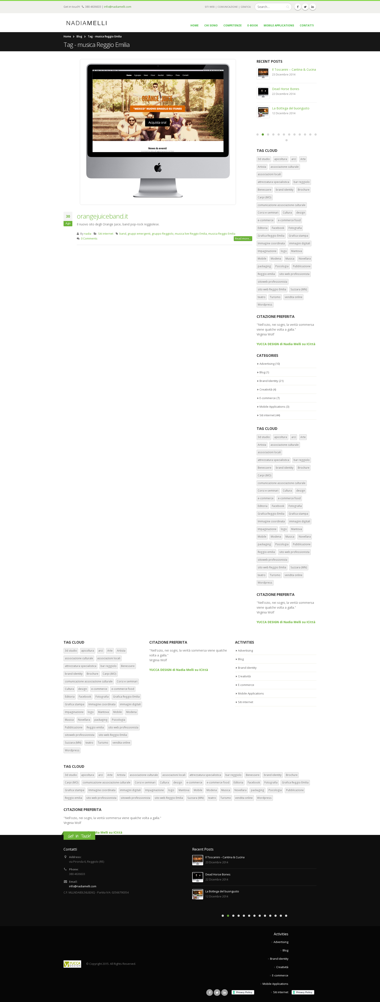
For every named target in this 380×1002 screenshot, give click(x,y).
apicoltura (280, 159)
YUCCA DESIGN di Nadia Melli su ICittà (286, 344)
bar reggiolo (302, 182)
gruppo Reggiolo (163, 234)
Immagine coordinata (271, 243)
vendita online (293, 297)
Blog (262, 372)
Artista (262, 167)
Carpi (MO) (264, 197)
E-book (252, 25)
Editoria (262, 228)
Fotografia (295, 228)
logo (284, 251)
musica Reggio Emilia (221, 234)
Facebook (278, 228)
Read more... (243, 238)
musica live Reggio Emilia (191, 234)
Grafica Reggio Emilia (271, 236)
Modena (276, 258)
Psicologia (282, 266)
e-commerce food (289, 220)
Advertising (266, 364)
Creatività (265, 389)
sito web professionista (294, 274)
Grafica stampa (298, 236)
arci (293, 159)
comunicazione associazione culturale (281, 205)
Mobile (262, 258)
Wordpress (265, 304)
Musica (289, 258)
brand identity (284, 190)
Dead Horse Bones (285, 89)
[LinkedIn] (312, 7)
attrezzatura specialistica (273, 182)
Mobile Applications (279, 25)
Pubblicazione (302, 266)
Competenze (232, 25)
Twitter (217, 992)
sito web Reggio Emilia (272, 289)
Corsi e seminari (268, 212)
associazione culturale (284, 167)
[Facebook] (297, 7)
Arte (303, 159)
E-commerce (267, 398)
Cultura (287, 212)
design (300, 212)
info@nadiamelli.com (117, 7)
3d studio (264, 159)
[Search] (287, 7)
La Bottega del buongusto (290, 108)
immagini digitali (299, 243)
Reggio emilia (266, 274)
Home (194, 25)
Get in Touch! (79, 836)
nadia (87, 234)
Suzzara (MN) (298, 289)
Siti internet (105, 234)
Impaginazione (267, 251)
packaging (264, 266)
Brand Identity (268, 381)
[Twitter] (305, 7)
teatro (261, 297)
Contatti (307, 25)
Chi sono (211, 25)
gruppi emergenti (139, 234)
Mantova (296, 251)
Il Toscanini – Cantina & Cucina (294, 69)
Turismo (275, 297)
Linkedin (224, 992)
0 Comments (89, 238)
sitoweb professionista (272, 282)
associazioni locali (269, 174)
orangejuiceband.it (102, 216)
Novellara (305, 258)
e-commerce (266, 220)
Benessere (264, 190)
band (122, 234)
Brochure (303, 190)
